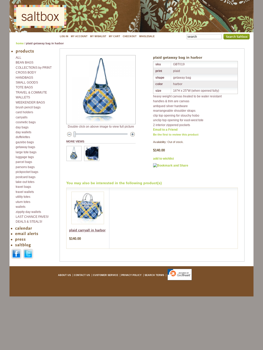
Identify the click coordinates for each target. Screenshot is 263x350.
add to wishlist (163, 158)
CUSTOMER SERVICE (105, 275)
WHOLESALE (147, 36)
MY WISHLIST (98, 36)
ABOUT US (64, 275)
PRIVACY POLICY (131, 275)
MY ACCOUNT (79, 36)
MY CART (114, 36)
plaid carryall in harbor (87, 230)
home (20, 43)
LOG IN (64, 36)
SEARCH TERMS (154, 275)
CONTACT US (82, 275)
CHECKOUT (130, 36)
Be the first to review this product (176, 134)
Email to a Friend (165, 129)
